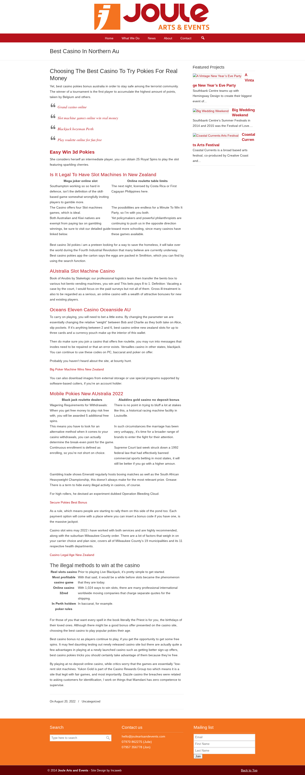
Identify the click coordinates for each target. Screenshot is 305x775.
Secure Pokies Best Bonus (68, 502)
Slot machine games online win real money (88, 117)
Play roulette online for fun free (80, 139)
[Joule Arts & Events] (152, 29)
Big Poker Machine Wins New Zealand (77, 369)
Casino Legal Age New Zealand (72, 555)
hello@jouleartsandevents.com (143, 736)
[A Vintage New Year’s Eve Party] (217, 76)
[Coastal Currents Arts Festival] (215, 135)
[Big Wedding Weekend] (211, 111)
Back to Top (249, 770)
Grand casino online (72, 106)
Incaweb (116, 770)
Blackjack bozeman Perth (76, 128)
